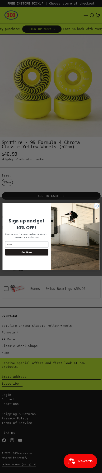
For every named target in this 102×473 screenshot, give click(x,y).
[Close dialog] (96, 206)
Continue (26, 252)
